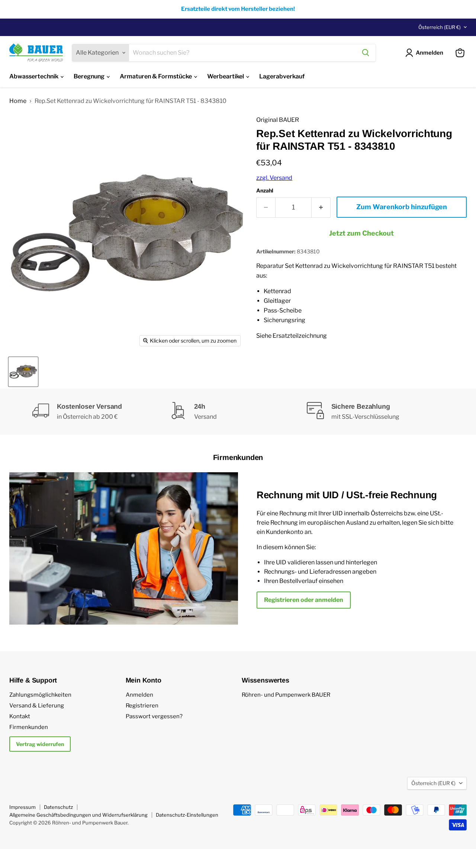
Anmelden (139, 694)
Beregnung (90, 76)
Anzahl (264, 191)
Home (17, 101)
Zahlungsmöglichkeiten (40, 694)
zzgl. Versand (274, 177)
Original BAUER (277, 119)
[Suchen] (366, 52)
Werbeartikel (226, 76)
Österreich (439, 27)
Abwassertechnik (34, 76)
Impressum (22, 807)
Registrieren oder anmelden (303, 599)
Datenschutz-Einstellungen (187, 815)
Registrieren (142, 705)
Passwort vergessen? (154, 716)
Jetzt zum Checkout (361, 233)
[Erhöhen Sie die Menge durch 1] (321, 207)
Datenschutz (58, 807)
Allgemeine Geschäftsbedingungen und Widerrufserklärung (78, 815)
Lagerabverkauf (282, 76)
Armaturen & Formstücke (156, 76)
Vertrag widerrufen (40, 744)
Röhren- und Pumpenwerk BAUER (286, 694)
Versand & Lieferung (36, 705)
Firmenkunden (28, 727)
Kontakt (19, 716)
